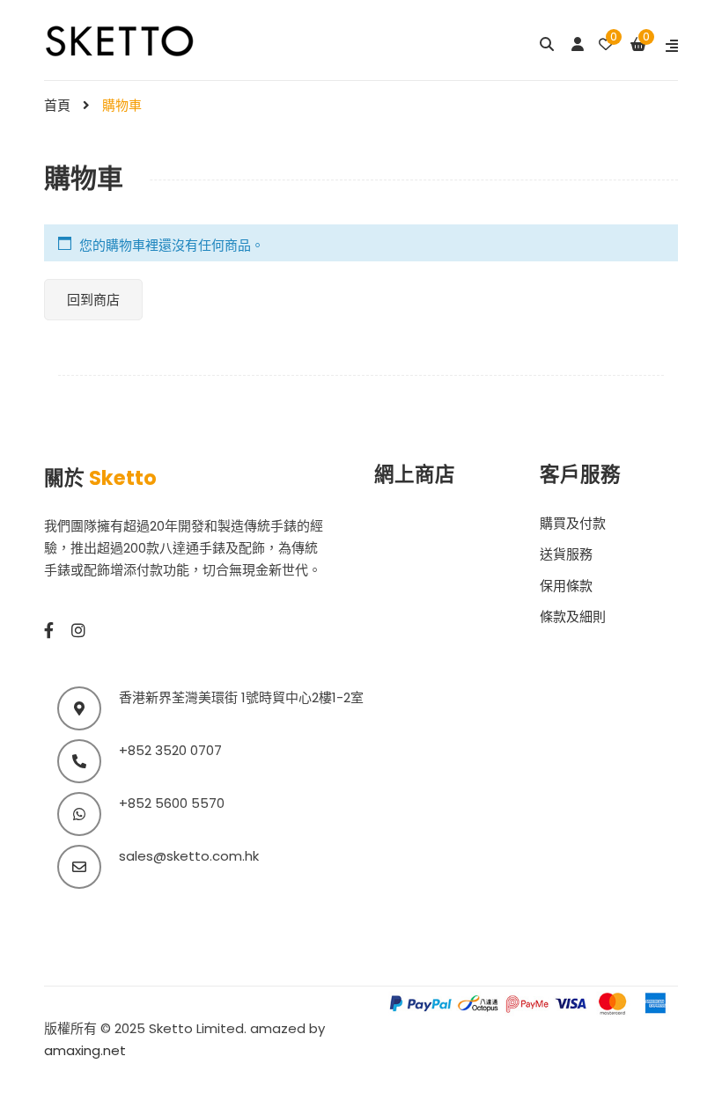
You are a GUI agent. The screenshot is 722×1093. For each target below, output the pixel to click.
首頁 (57, 105)
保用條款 (566, 585)
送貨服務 (566, 554)
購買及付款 (573, 523)
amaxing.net (85, 1050)
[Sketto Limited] (142, 39)
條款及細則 (573, 616)
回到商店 (93, 299)
